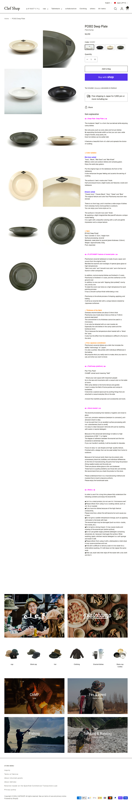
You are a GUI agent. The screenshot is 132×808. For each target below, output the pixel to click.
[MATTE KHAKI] (120, 47)
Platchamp (89, 30)
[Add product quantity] (95, 59)
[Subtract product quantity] (87, 59)
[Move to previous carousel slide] (119, 580)
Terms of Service (11, 774)
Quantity (88, 54)
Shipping (97, 88)
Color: (90, 42)
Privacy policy (10, 790)
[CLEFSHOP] (12, 9)
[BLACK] (99, 47)
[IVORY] (89, 47)
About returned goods (13, 778)
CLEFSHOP (21, 796)
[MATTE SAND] (110, 47)
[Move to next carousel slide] (125, 580)
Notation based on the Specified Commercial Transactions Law (30, 786)
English (107, 3)
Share (90, 107)
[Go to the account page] (120, 8)
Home (6, 19)
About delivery (10, 782)
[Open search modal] (115, 8)
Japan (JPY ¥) (121, 3)
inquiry (7, 770)
